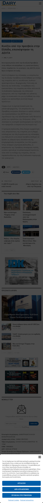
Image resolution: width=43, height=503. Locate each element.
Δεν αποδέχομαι (21, 489)
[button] (40, 457)
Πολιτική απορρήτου (27, 500)
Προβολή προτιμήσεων (21, 495)
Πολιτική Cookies (13, 500)
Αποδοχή (22, 483)
